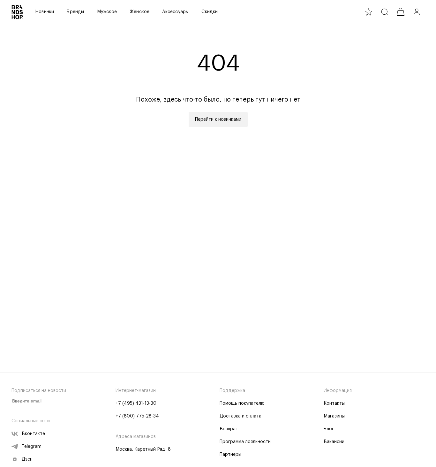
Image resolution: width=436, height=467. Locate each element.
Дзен (27, 459)
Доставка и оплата (240, 416)
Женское (139, 12)
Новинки (44, 12)
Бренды (75, 12)
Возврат (229, 429)
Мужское (107, 12)
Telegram (31, 446)
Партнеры (230, 454)
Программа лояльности (245, 442)
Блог (329, 429)
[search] (385, 12)
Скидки (209, 12)
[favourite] (369, 12)
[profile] (417, 12)
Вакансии (334, 442)
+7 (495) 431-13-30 (136, 403)
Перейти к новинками (218, 119)
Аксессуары (175, 12)
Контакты (334, 403)
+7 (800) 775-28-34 (137, 416)
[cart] (401, 12)
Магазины (334, 416)
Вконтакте (33, 434)
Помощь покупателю (242, 403)
